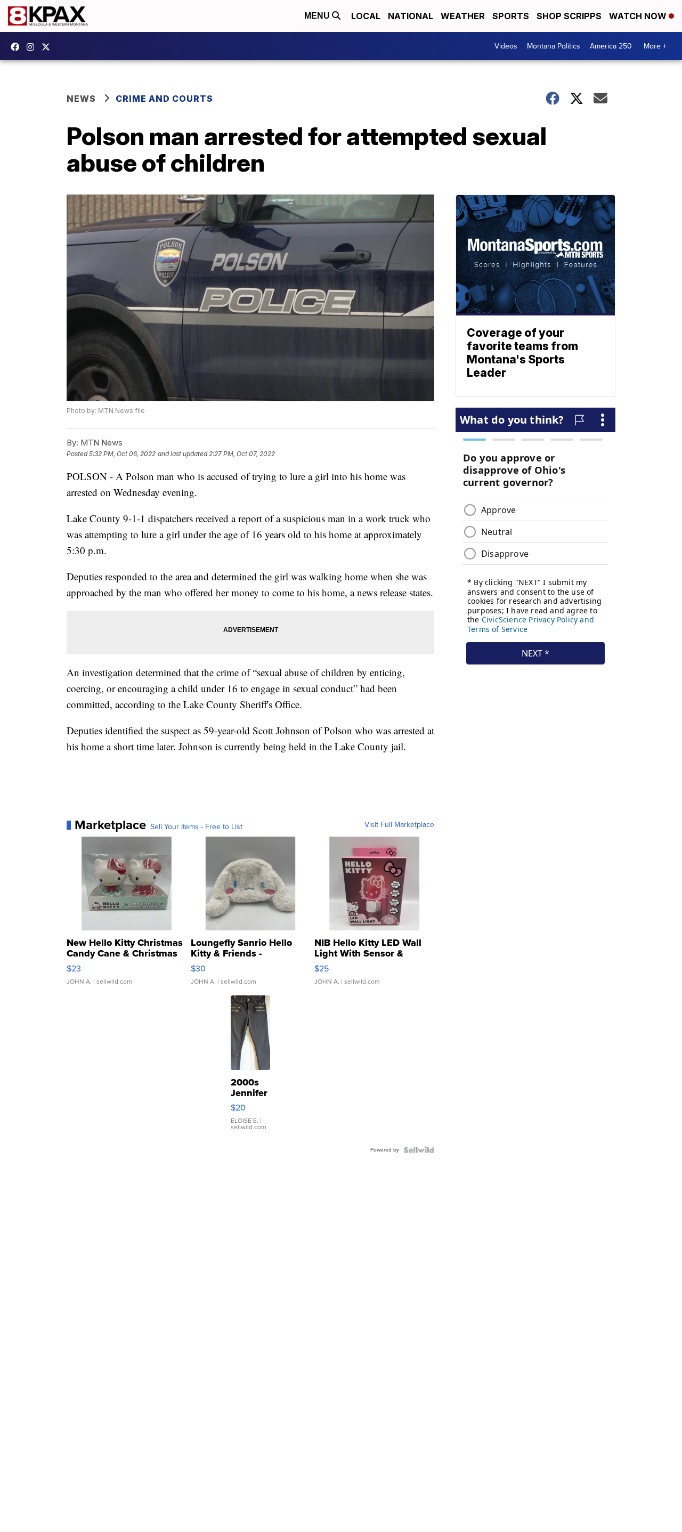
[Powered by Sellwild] (418, 1150)
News (81, 98)
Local (365, 16)
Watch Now (639, 16)
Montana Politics (553, 46)
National (410, 16)
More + (655, 46)
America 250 (611, 46)
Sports (510, 16)
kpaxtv (18, 47)
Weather (463, 16)
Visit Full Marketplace (399, 825)
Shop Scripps (569, 16)
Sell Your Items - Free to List (196, 827)
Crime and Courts (164, 98)
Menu (318, 15)
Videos (505, 46)
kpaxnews (48, 47)
